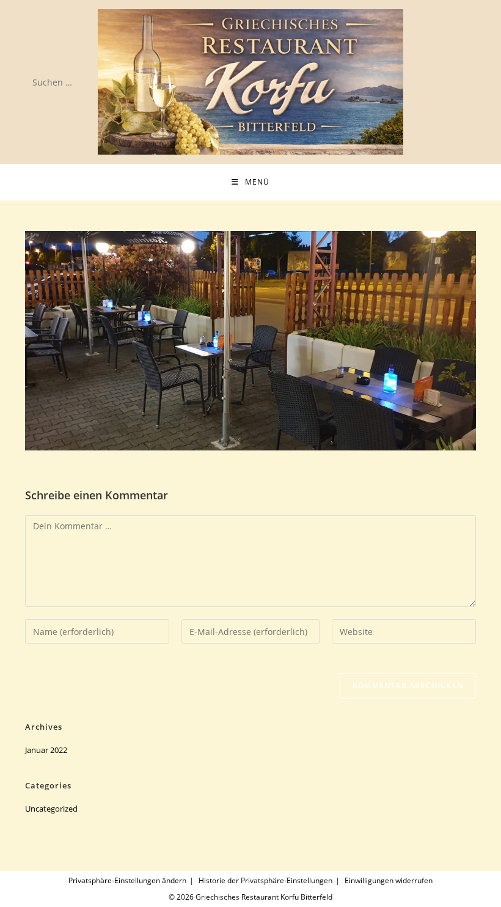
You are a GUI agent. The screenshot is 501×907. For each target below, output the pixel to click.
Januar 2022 (46, 749)
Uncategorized (51, 808)
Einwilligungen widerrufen (389, 880)
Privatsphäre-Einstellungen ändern (127, 880)
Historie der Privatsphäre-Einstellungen (265, 880)
